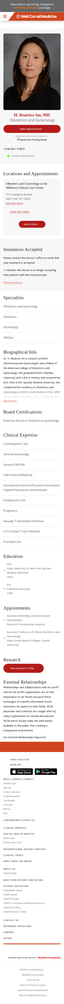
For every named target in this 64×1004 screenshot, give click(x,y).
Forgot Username (11, 792)
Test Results (9, 800)
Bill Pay (6, 809)
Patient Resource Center (15, 911)
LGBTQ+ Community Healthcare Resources (24, 903)
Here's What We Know (17, 861)
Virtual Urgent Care (12, 842)
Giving (7, 938)
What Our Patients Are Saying (23, 880)
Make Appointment (31, 129)
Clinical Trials (13, 855)
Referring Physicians (17, 926)
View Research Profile (22, 668)
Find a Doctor (19, 759)
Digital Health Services (18, 833)
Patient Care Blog (11, 907)
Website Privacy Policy (33, 974)
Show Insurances (12, 282)
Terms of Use (32, 980)
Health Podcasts (11, 898)
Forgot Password (11, 796)
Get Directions (14, 203)
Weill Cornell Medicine (32, 950)
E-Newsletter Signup (13, 890)
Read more (10, 401)
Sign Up (7, 787)
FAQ (5, 813)
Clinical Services (14, 827)
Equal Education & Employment (33, 990)
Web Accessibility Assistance (33, 995)
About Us (9, 868)
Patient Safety (9, 873)
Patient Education (15, 886)
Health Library (10, 894)
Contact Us (11, 920)
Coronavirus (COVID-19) (18, 820)
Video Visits (9, 838)
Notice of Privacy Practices (33, 985)
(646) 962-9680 (19, 211)
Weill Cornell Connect (18, 779)
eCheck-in (8, 804)
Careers (8, 932)
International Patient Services (24, 849)
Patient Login (9, 783)
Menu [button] (5, 16)
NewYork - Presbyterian (32, 957)
